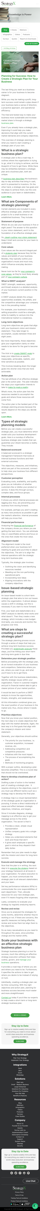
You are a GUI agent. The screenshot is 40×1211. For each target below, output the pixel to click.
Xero (20, 1070)
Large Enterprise (20, 1087)
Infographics (7, 34)
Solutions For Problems (20, 1091)
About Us (20, 1123)
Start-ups (20, 1082)
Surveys (6, 39)
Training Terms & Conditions (19, 1198)
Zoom (20, 1073)
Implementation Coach (20, 1132)
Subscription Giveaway (20, 1135)
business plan (7, 123)
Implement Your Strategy (20, 1060)
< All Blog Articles (9, 48)
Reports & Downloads (28, 39)
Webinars (23, 30)
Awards (20, 1128)
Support (20, 1139)
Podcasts (26, 34)
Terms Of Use (19, 1195)
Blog (5, 30)
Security (20, 1146)
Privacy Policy (19, 1192)
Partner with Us (20, 1130)
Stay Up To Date (32, 43)
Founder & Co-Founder (20, 1126)
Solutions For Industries (20, 1089)
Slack (20, 1068)
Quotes (14, 39)
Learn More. (6, 197)
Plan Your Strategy (20, 1058)
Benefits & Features (20, 1096)
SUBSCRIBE (20, 1041)
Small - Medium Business (20, 1084)
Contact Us (20, 1137)
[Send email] (7, 86)
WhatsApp (20, 1075)
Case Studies (20, 1116)
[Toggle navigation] (37, 3)
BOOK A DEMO (20, 1015)
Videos (17, 34)
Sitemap (20, 1143)
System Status (20, 1141)
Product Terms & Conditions (19, 1201)
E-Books (14, 30)
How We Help (20, 1093)
